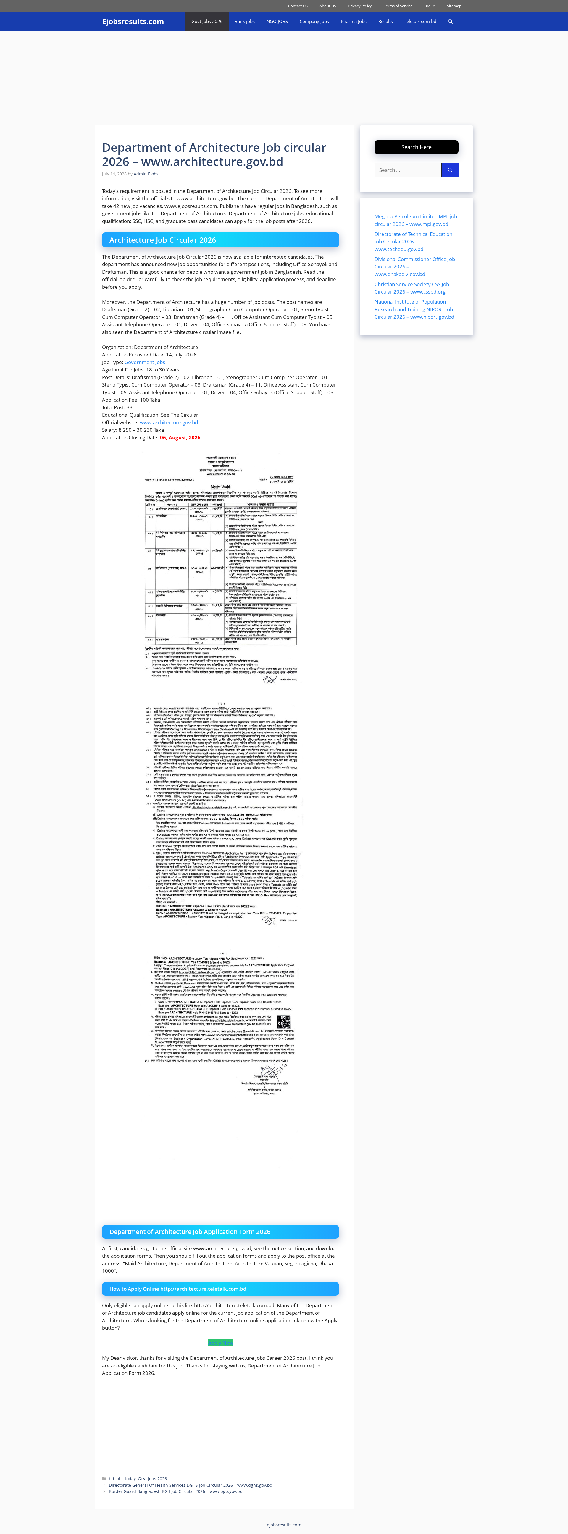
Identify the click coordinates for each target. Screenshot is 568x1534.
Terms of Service (398, 6)
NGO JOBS (277, 21)
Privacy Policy (360, 6)
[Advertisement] (284, 75)
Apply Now (220, 1342)
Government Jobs (145, 362)
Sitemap (454, 6)
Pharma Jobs (354, 21)
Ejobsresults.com (133, 21)
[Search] (450, 170)
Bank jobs (245, 21)
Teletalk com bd (420, 21)
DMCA (429, 6)
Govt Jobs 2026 (207, 21)
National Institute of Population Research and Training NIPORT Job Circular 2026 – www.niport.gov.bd (414, 309)
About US (328, 6)
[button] (450, 21)
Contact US (298, 6)
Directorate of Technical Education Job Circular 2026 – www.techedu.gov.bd (413, 241)
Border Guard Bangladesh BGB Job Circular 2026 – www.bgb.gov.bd (176, 1491)
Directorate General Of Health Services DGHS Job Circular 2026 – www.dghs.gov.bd (190, 1485)
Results (385, 21)
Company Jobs (314, 21)
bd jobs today (122, 1478)
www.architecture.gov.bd (169, 422)
